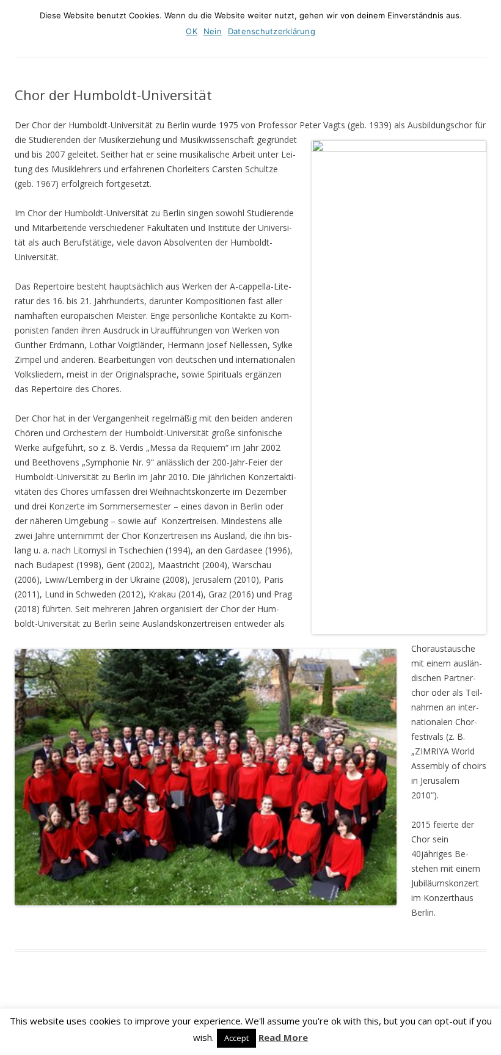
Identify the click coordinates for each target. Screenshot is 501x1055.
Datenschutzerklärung (271, 31)
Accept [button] (236, 1037)
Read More (283, 1037)
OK (191, 31)
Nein (212, 31)
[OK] (486, 25)
